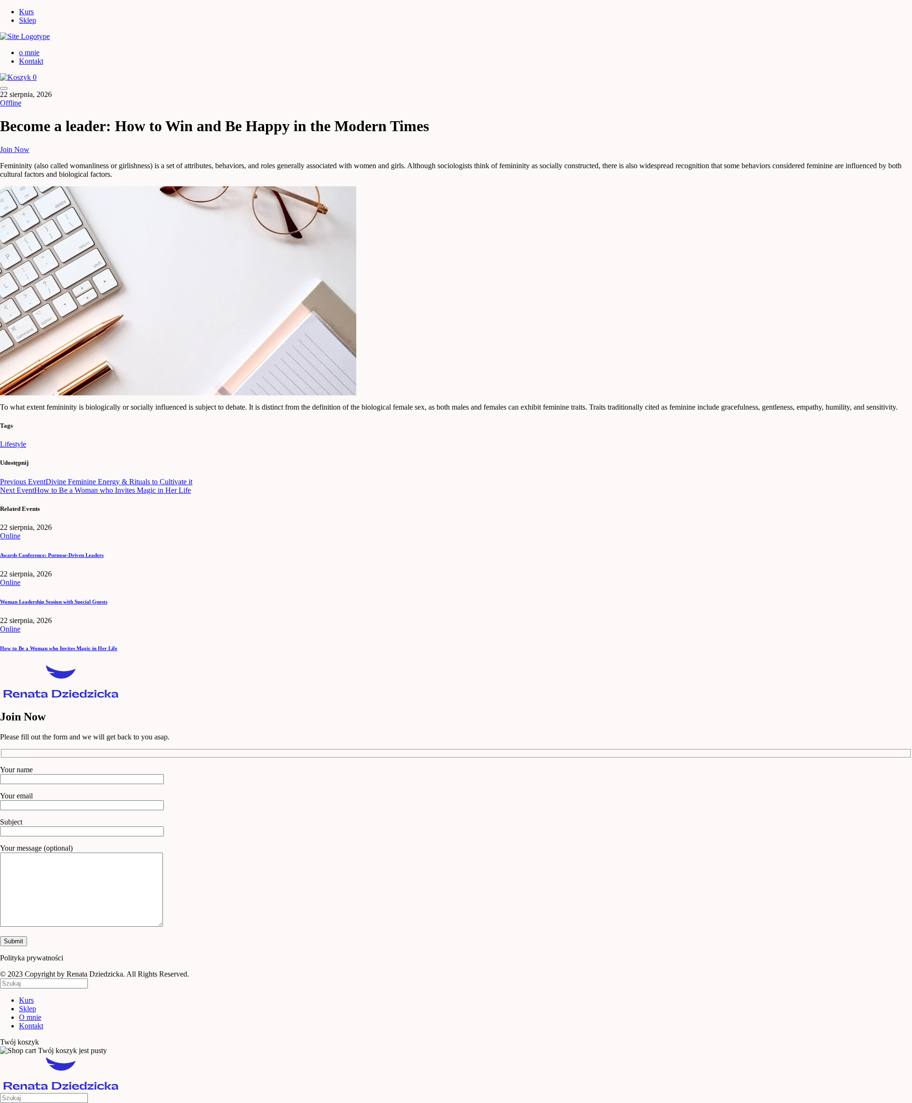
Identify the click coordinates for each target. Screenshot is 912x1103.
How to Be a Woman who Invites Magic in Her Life (58, 648)
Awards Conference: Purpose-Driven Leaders (52, 555)
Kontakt (31, 61)
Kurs (26, 12)
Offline (10, 103)
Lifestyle (13, 444)
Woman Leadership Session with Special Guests (53, 601)
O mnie (30, 1017)
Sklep (27, 20)
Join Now (14, 149)
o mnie (29, 52)
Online (10, 536)
